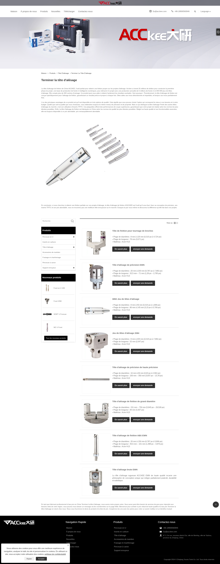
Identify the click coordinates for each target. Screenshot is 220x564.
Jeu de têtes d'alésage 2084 (125, 333)
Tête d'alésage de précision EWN (128, 265)
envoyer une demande (143, 249)
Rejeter (29, 559)
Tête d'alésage (63, 73)
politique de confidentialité (55, 554)
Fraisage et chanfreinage (52, 257)
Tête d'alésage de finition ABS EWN (129, 435)
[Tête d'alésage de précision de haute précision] (96, 379)
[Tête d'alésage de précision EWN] (96, 277)
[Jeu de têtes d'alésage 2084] (96, 345)
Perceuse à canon (49, 262)
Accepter (41, 559)
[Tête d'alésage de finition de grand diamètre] (96, 413)
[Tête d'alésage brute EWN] (96, 481)
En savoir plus (121, 249)
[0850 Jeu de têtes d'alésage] (96, 311)
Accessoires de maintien (51, 252)
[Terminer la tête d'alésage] (110, 3)
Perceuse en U (48, 237)
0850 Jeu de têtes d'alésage (125, 299)
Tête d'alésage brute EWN (125, 469)
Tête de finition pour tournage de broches (132, 231)
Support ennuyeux (49, 268)
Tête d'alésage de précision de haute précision (135, 367)
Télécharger (69, 11)
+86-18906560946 (182, 11)
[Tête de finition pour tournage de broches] (96, 243)
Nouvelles (55, 11)
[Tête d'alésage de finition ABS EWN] (96, 447)
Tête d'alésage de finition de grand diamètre (133, 401)
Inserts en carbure (49, 242)
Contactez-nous (85, 11)
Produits (44, 11)
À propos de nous (29, 11)
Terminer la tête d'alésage (81, 73)
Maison (14, 11)
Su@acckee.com (160, 11)
